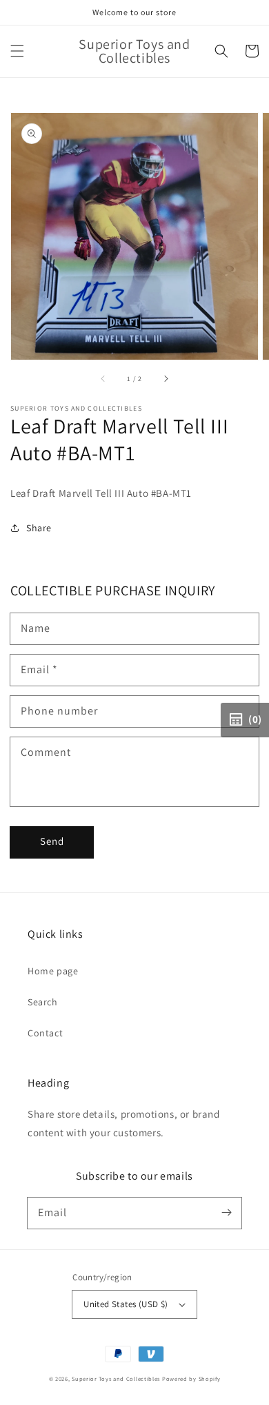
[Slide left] (103, 379)
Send (52, 841)
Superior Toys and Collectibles (116, 1378)
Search (43, 1002)
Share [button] (39, 528)
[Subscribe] (226, 1213)
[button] (17, 51)
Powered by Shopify (191, 1378)
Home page (53, 971)
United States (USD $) (125, 1304)
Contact (45, 1033)
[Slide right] (165, 379)
